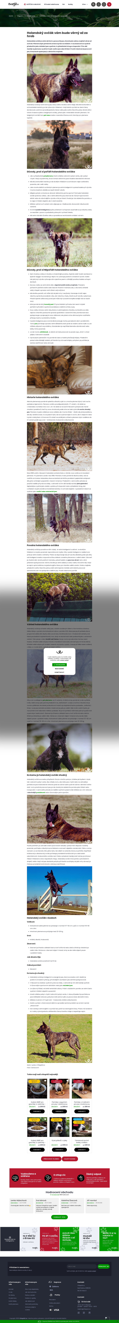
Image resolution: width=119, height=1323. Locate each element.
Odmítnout (59, 672)
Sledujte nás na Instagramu (9, 1240)
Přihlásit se (104, 1266)
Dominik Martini (61, 1318)
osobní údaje (64, 660)
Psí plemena (12, 1298)
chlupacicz (79, 1313)
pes (36, 324)
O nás (10, 1292)
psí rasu (47, 115)
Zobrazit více (59, 1217)
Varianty (37, 1111)
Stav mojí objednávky (32, 1289)
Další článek (69, 1159)
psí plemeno (48, 176)
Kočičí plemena (13, 1304)
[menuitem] (32, 4)
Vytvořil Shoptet (50, 1318)
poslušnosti (40, 793)
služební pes (67, 985)
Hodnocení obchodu (59, 1192)
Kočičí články (13, 1301)
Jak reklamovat (30, 1301)
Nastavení (59, 668)
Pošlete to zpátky (30, 1298)
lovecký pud (48, 304)
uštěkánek (44, 332)
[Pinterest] (89, 1313)
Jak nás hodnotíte (30, 1292)
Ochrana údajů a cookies (30, 1308)
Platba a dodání (30, 1295)
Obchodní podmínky (31, 1304)
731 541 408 (85, 1302)
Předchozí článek (51, 1159)
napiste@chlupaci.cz (84, 1309)
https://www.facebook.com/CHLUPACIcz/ (84, 1313)
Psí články (12, 1295)
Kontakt (11, 1289)
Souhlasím (60, 665)
